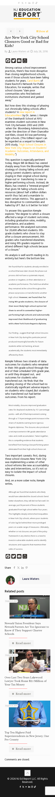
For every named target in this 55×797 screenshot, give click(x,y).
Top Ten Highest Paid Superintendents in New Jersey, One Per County (27, 736)
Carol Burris (33, 81)
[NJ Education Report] (27, 14)
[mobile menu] (51, 11)
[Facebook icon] (19, 3)
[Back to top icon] (27, 773)
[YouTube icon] (26, 3)
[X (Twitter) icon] (22, 3)
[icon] (36, 3)
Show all (43, 31)
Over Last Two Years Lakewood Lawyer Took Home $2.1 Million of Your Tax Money (26, 681)
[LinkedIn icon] (29, 3)
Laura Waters (18, 51)
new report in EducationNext (20, 114)
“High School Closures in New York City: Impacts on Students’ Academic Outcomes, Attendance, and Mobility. (27, 150)
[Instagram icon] (33, 3)
